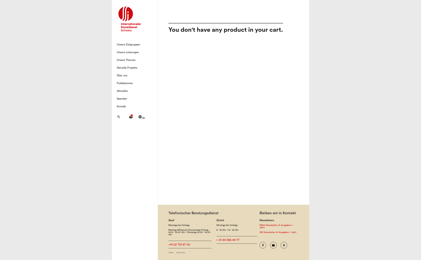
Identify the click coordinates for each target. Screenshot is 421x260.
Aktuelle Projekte (127, 67)
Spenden (122, 98)
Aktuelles (122, 91)
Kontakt (121, 106)
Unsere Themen (126, 60)
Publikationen (125, 83)
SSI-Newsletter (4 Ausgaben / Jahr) (278, 232)
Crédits (170, 252)
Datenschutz (180, 252)
